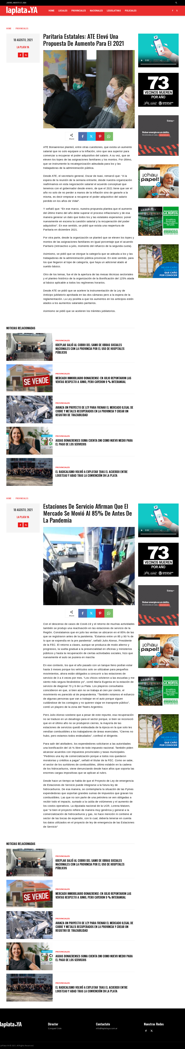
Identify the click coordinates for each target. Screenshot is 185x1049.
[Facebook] (172, 10)
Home (8, 28)
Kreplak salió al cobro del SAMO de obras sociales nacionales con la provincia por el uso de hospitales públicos (90, 348)
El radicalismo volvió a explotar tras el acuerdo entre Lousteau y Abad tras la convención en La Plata (92, 473)
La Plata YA (23, 47)
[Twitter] (177, 10)
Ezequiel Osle (55, 1028)
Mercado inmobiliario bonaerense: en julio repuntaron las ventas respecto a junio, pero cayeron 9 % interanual (93, 380)
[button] (176, 3)
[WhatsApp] (108, 136)
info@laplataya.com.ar (107, 1028)
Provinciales (22, 28)
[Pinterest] (100, 136)
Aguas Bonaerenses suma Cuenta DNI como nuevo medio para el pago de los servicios (94, 442)
